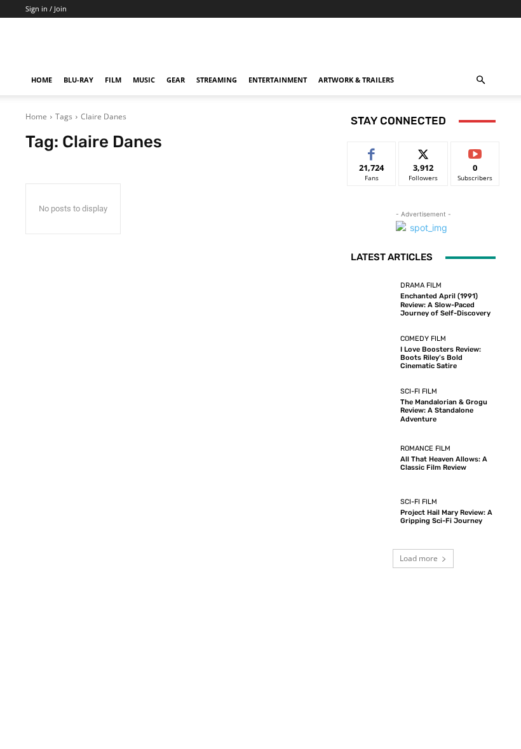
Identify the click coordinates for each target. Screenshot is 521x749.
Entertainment (277, 79)
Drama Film (421, 285)
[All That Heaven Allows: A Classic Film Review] (372, 458)
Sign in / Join (46, 8)
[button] (480, 80)
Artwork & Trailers (356, 79)
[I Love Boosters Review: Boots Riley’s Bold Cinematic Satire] (372, 352)
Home (41, 79)
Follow (423, 151)
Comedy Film (423, 338)
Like (372, 151)
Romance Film (425, 448)
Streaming (216, 79)
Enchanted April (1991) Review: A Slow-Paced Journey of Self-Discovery (445, 304)
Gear (175, 79)
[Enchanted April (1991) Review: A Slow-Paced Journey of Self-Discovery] (372, 299)
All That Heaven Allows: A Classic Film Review (443, 463)
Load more (419, 558)
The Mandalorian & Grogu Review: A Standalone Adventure (443, 410)
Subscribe (475, 151)
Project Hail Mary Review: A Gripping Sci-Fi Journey (446, 516)
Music (144, 79)
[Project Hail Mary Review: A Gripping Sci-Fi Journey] (372, 511)
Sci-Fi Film (418, 391)
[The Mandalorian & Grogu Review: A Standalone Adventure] (372, 405)
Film (113, 79)
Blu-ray (78, 79)
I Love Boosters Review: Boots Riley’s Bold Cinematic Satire (440, 357)
